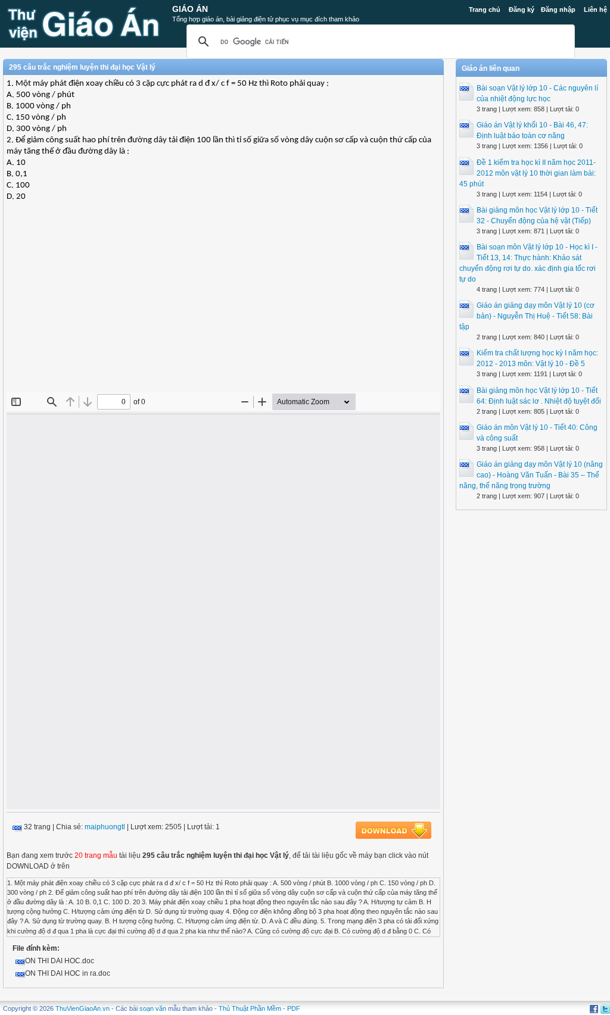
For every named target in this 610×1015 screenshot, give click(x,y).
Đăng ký (521, 9)
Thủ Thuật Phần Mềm (250, 1008)
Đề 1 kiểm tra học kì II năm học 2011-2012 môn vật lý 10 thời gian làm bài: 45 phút (527, 173)
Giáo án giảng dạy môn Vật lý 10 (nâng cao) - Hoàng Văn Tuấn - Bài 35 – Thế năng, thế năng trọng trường (531, 475)
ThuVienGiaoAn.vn (82, 1008)
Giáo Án (190, 9)
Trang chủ (484, 9)
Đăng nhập (558, 9)
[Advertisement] (223, 306)
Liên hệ (595, 9)
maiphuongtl (105, 827)
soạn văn (152, 1008)
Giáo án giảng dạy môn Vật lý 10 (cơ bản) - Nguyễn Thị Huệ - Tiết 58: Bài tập (527, 316)
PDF (293, 1008)
